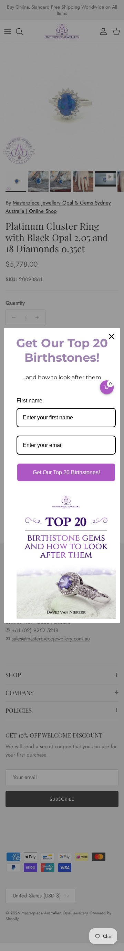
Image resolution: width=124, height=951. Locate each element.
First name (29, 400)
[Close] (111, 336)
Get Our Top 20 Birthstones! (66, 472)
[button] (107, 387)
